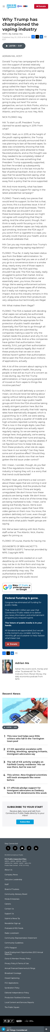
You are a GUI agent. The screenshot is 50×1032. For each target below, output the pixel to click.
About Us (8, 870)
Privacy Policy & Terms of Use (17, 964)
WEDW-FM (8, 863)
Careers (8, 904)
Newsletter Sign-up (12, 923)
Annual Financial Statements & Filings (20, 968)
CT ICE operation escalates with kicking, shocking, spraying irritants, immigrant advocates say (27, 751)
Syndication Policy (12, 988)
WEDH (7, 861)
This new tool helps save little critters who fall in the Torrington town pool (25, 738)
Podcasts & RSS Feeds (14, 928)
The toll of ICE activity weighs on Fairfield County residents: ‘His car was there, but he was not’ (26, 764)
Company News (11, 875)
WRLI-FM (28, 863)
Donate (42, 6)
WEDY (24, 861)
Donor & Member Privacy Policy (18, 959)
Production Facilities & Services (17, 998)
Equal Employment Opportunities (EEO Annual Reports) (24, 953)
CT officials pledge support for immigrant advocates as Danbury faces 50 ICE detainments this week (27, 790)
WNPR (15, 863)
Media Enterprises (12, 899)
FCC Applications (11, 983)
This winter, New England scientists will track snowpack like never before (27, 777)
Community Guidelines (14, 943)
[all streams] (47, 1029)
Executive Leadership (13, 880)
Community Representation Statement (21, 938)
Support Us (9, 914)
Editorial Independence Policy (17, 993)
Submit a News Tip (12, 919)
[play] (3, 1029)
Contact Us (9, 909)
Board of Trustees (12, 889)
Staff (6, 884)
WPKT (21, 863)
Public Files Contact (11, 865)
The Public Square (12, 1007)
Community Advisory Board (16, 894)
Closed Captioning (12, 978)
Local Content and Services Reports (19, 1002)
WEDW (18, 861)
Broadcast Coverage (13, 973)
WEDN (12, 861)
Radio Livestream (12, 933)
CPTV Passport (11, 948)
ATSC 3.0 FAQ (24, 865)
